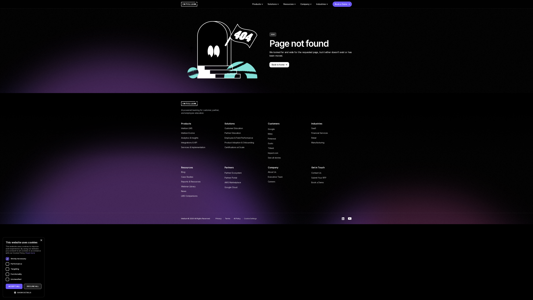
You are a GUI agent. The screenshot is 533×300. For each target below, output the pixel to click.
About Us (272, 172)
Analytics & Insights (189, 138)
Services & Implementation (193, 147)
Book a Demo (317, 182)
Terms (227, 219)
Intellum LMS (186, 128)
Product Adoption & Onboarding (239, 142)
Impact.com (273, 153)
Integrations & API (189, 142)
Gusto (270, 143)
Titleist (271, 148)
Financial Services (319, 133)
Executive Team (275, 177)
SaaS (313, 128)
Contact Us (316, 173)
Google (271, 129)
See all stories (274, 158)
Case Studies (187, 177)
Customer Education (234, 128)
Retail (313, 138)
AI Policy (237, 219)
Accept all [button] (14, 286)
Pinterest (272, 139)
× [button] (41, 240)
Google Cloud (231, 187)
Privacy (219, 219)
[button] (257, 4)
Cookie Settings (250, 219)
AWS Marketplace (233, 182)
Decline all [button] (33, 286)
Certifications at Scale (234, 147)
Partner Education (233, 133)
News (183, 191)
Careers (271, 181)
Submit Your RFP (318, 178)
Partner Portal (231, 178)
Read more (30, 253)
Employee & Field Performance (239, 138)
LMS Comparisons (189, 196)
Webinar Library (188, 186)
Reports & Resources (191, 181)
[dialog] (23, 267)
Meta (270, 134)
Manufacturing (317, 142)
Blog (183, 172)
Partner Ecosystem (233, 173)
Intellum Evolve (188, 133)
